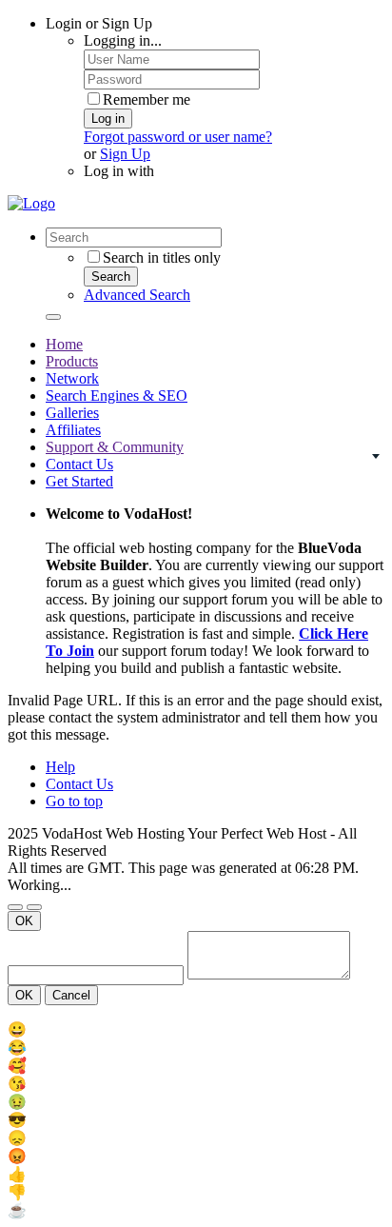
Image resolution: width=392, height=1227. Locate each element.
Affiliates (73, 430)
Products (72, 361)
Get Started (79, 481)
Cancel (71, 995)
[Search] (53, 317)
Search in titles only (162, 257)
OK (24, 921)
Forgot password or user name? (178, 137)
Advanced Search (137, 295)
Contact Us (79, 464)
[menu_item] (196, 1029)
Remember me (146, 99)
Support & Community (115, 447)
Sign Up (125, 154)
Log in (108, 118)
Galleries (72, 413)
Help (60, 767)
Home (64, 344)
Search (110, 276)
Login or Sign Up (99, 23)
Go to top (74, 801)
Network (72, 378)
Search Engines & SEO (116, 395)
